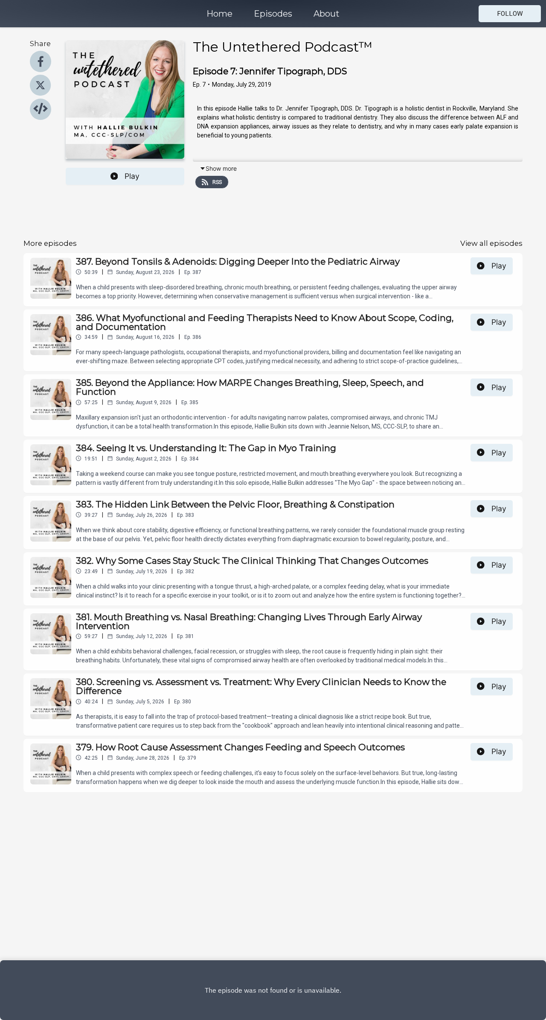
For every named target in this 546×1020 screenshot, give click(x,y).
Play (132, 176)
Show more (221, 168)
